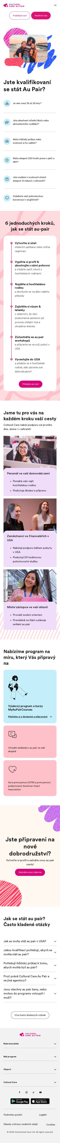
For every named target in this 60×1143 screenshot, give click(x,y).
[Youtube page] (40, 1092)
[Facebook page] (19, 1092)
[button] (19, 15)
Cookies (50, 1124)
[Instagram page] (26, 1092)
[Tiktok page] (33, 1092)
